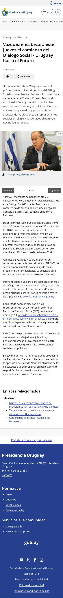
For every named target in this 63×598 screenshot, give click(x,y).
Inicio (4, 21)
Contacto (7, 475)
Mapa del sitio (32, 573)
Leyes (9, 494)
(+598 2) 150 (20, 470)
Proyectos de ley (15, 510)
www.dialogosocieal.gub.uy (38, 296)
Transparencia (14, 526)
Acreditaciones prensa (18, 531)
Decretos (11, 499)
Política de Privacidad (31, 585)
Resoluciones (13, 505)
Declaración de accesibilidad (31, 579)
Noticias (33, 21)
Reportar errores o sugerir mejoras (31, 440)
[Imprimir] (7, 76)
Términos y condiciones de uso (31, 591)
